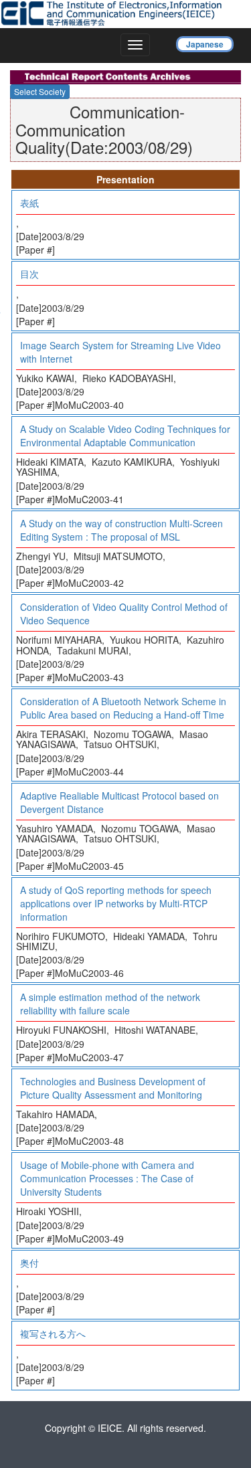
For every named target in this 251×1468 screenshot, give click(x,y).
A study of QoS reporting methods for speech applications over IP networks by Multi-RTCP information (116, 903)
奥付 (29, 1262)
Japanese (205, 44)
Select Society (40, 91)
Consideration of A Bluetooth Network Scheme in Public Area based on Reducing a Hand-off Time (123, 708)
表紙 (29, 202)
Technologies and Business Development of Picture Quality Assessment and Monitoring (112, 1088)
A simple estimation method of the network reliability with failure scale (110, 1003)
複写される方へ (53, 1333)
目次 (29, 273)
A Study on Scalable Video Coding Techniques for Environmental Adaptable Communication (125, 435)
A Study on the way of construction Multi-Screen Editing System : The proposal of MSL (121, 530)
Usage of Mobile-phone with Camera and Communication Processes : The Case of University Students (107, 1178)
